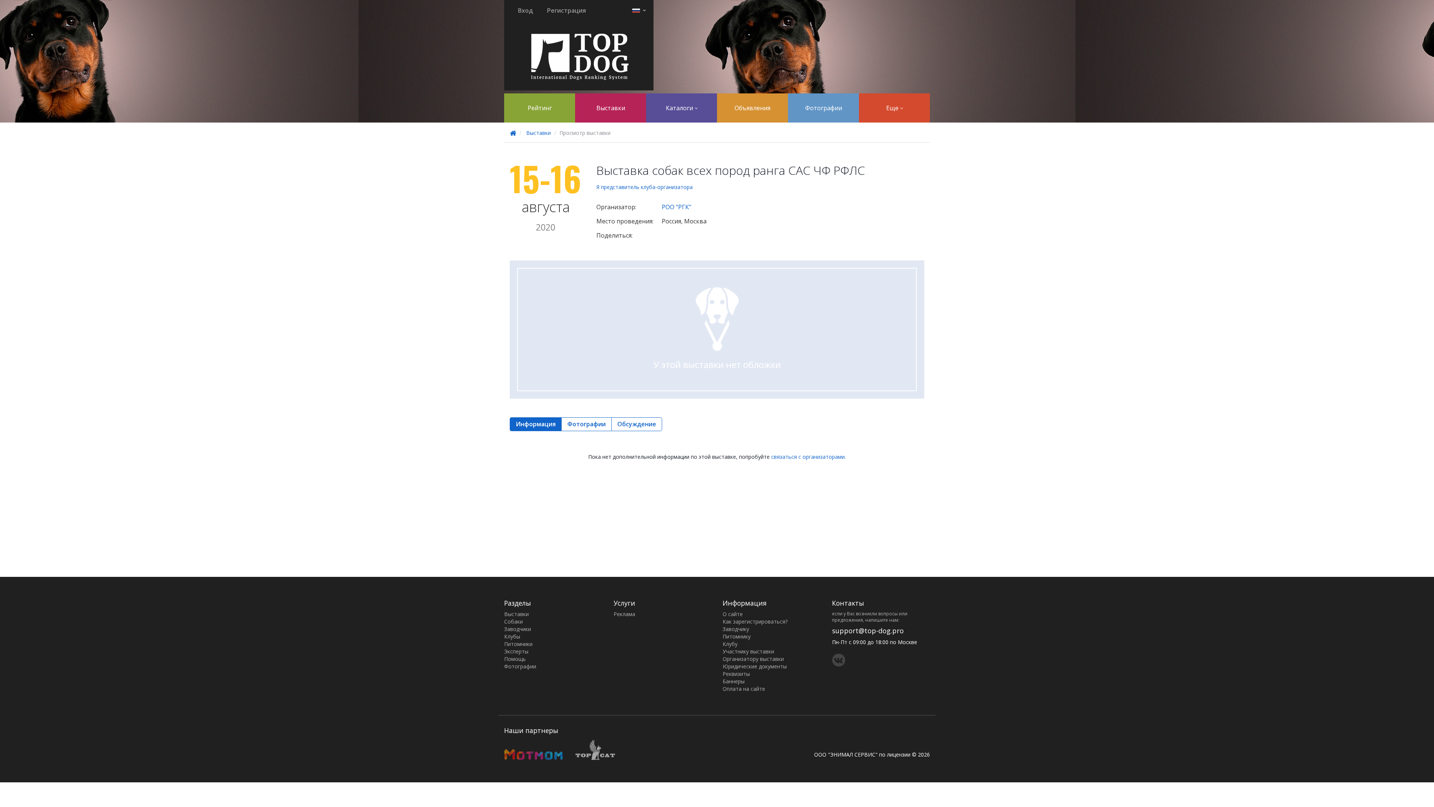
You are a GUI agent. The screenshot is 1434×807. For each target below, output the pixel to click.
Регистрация (566, 10)
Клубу (730, 643)
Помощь (515, 658)
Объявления (752, 108)
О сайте (733, 614)
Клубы (512, 636)
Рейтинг (540, 108)
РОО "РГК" (676, 207)
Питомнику (737, 636)
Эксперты (516, 651)
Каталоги (680, 108)
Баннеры (734, 681)
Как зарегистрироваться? (755, 621)
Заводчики (517, 629)
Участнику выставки (748, 651)
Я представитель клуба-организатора (644, 187)
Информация (536, 424)
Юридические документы (755, 666)
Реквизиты (736, 673)
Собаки (513, 621)
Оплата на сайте (744, 688)
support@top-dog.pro (868, 630)
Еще (893, 108)
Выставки (610, 108)
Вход (525, 10)
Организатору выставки (753, 658)
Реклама (624, 614)
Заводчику (736, 629)
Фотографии (823, 108)
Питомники (518, 643)
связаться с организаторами (808, 456)
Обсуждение (636, 424)
